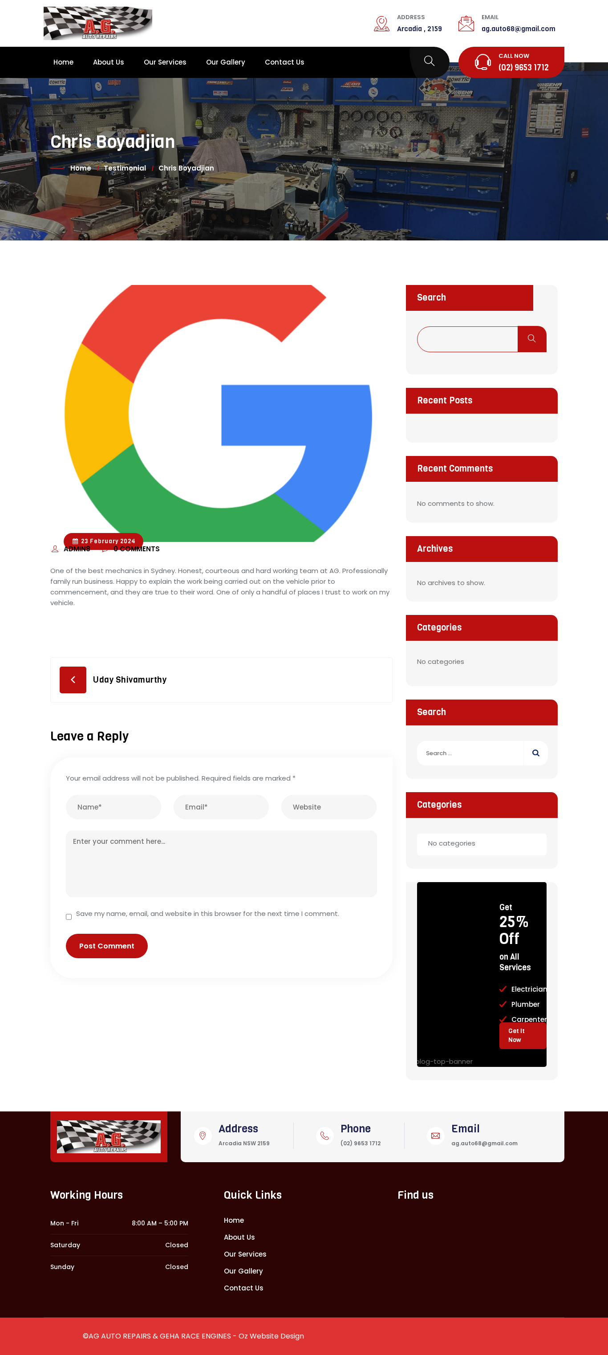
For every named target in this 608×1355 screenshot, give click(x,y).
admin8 (78, 548)
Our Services (165, 62)
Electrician (529, 989)
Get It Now (516, 1035)
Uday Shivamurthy (129, 679)
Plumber (525, 1004)
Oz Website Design (271, 1336)
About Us (108, 62)
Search (431, 298)
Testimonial (125, 168)
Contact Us (284, 62)
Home (63, 62)
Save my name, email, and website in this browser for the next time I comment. (207, 913)
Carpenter (529, 1019)
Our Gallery (225, 62)
